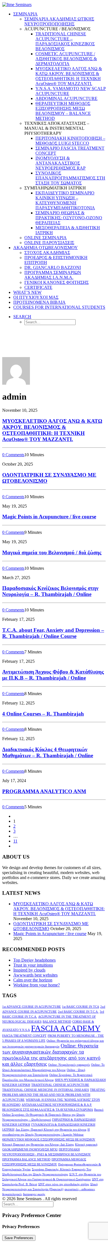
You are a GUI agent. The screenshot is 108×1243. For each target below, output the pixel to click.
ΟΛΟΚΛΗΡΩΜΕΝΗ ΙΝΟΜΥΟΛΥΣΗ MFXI (30, 1149)
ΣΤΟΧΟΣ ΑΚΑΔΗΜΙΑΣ (47, 252)
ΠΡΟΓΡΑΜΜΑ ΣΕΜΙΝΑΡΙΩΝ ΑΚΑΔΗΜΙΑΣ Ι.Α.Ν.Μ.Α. (52, 275)
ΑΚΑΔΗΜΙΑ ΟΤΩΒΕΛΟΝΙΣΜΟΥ (45, 247)
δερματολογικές (12, 1194)
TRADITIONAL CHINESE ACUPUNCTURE (60, 1084)
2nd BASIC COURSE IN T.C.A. (78, 1011)
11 (15, 841)
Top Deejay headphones (34, 960)
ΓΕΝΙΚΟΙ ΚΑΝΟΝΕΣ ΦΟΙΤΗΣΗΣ (56, 282)
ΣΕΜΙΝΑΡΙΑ (25, 14)
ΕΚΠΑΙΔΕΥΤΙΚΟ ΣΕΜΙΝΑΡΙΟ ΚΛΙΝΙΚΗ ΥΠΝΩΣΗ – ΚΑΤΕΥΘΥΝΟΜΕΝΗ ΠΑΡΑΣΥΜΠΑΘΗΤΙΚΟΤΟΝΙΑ (65, 200)
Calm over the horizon (32, 980)
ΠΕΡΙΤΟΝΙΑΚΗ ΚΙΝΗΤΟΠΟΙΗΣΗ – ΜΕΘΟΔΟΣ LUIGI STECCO (70, 141)
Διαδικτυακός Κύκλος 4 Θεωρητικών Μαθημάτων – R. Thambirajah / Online (47, 752)
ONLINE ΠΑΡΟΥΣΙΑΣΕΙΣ (49, 242)
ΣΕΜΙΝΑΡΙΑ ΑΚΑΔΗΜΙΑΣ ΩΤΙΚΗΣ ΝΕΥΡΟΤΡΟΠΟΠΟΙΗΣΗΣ (59, 21)
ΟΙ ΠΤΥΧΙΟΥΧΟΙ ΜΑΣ (35, 297)
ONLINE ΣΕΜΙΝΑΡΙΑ (45, 237)
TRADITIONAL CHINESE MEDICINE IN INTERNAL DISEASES (45, 1089)
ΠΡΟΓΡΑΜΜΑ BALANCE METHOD (26, 1159)
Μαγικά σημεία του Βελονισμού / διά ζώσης (51, 552)
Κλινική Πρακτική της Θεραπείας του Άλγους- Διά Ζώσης (38, 1144)
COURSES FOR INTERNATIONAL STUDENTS (59, 307)
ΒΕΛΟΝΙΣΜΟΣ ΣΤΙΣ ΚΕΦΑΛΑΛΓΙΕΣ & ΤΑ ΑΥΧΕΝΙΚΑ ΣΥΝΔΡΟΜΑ (47, 1109)
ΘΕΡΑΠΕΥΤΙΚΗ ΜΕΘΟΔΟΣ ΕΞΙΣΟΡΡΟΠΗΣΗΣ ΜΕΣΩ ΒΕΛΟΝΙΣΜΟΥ (48, 1139)
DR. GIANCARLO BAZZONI (52, 267)
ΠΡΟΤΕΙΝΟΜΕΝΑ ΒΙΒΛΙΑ (39, 302)
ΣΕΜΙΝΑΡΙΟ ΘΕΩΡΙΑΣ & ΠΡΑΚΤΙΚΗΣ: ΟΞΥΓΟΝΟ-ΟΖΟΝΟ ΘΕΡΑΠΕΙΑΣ (68, 217)
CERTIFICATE (38, 287)
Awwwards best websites (35, 975)
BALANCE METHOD (57, 1021)
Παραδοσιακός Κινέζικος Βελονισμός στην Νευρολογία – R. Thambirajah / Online (50, 591)
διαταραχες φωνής (34, 1194)
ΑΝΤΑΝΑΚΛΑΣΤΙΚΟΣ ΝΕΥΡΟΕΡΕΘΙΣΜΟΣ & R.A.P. (57, 1104)
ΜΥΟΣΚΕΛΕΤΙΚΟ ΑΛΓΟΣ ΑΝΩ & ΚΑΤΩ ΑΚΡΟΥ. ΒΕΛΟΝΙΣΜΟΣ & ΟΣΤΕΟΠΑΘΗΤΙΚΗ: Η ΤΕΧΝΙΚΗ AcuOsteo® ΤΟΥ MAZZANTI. (68, 76)
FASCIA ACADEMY (66, 1028)
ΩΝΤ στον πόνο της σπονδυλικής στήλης (63, 1184)
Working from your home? (36, 985)
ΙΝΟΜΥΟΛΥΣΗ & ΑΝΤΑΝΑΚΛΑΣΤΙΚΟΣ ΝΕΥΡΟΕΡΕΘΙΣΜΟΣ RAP (60, 163)
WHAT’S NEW (27, 292)
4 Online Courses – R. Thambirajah (43, 714)
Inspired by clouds (29, 970)
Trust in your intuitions (33, 965)
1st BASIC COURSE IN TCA (80, 1006)
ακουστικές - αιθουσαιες (80, 1189)
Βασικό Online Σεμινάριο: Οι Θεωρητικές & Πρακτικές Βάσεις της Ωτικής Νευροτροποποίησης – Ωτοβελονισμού (53, 1114)
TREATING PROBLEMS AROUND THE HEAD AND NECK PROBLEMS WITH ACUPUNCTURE (53, 1094)
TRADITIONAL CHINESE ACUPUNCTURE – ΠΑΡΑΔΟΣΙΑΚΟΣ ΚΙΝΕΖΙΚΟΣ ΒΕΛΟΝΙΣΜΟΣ (65, 41)
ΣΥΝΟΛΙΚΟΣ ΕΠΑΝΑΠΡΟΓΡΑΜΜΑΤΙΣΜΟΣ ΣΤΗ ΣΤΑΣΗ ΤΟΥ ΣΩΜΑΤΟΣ (70, 178)
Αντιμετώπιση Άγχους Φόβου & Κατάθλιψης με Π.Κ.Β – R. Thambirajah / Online (53, 675)
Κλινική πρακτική (86, 1144)
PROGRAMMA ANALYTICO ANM (44, 791)
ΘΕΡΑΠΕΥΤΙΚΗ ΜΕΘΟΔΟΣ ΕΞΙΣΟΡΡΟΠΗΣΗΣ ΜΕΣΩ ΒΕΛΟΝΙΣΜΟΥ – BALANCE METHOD (63, 111)
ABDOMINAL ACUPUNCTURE (66, 98)
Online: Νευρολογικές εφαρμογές (69, 1064)
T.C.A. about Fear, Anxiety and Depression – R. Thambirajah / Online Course (53, 633)
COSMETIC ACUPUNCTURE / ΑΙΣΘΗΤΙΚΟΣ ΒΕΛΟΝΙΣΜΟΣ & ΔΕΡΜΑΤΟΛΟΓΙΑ (66, 58)
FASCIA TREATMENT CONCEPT (24, 1035)
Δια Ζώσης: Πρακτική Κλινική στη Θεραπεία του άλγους (51, 1129)
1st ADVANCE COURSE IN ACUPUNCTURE (31, 1006)
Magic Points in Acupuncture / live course (49, 516)
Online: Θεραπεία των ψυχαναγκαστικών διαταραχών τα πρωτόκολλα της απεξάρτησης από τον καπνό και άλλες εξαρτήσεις (51, 1055)
